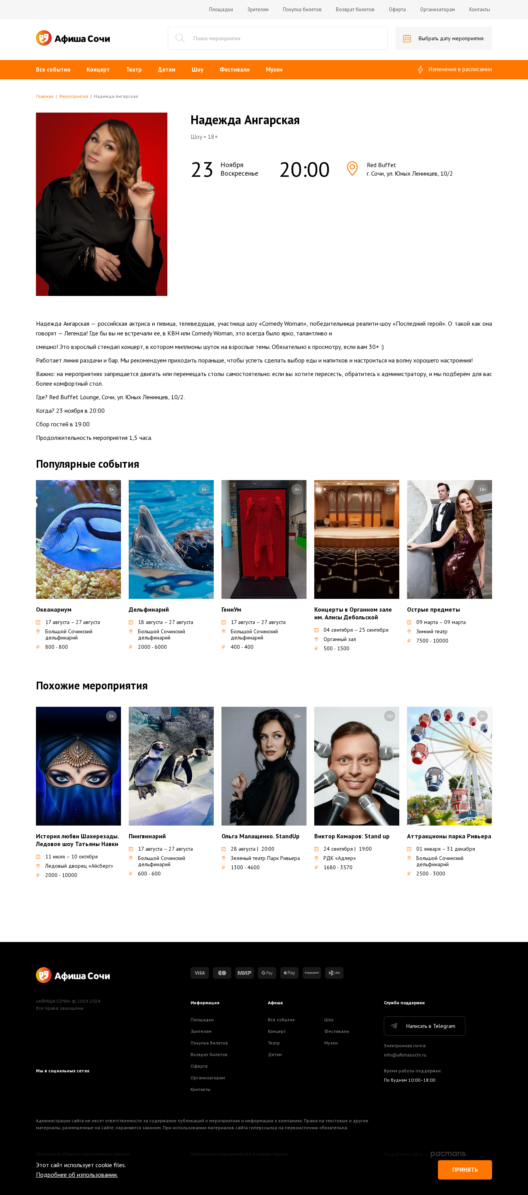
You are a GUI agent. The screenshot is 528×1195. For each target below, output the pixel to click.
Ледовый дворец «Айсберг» (79, 866)
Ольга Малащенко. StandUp (260, 836)
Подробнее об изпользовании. (77, 1174)
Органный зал (340, 639)
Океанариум (54, 609)
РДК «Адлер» (340, 858)
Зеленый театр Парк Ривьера (265, 858)
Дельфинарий (149, 609)
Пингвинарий (147, 836)
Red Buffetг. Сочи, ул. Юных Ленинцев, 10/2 (410, 169)
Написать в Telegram (430, 1025)
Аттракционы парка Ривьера (449, 836)
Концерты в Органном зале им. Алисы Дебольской (353, 613)
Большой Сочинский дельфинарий (68, 634)
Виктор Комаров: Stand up (352, 836)
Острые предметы (433, 609)
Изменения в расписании (460, 69)
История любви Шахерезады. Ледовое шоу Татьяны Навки (77, 840)
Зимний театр (432, 631)
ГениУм (231, 609)
